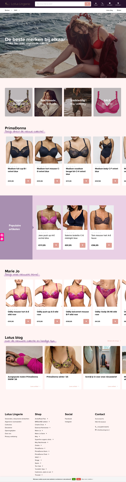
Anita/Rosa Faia (40, 419)
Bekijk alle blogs (113, 341)
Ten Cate (38, 466)
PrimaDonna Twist (41, 454)
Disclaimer (8, 428)
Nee (78, 479)
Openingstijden (10, 431)
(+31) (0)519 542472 (103, 427)
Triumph (38, 475)
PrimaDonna (39, 448)
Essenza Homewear (41, 428)
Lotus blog (109, 10)
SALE (16, 10)
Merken (7, 10)
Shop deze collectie (14, 51)
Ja (74, 479)
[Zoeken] (88, 4)
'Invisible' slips (40, 469)
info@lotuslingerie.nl (103, 430)
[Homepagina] (18, 4)
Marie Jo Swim (40, 434)
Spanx (37, 463)
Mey (36, 437)
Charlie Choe (39, 425)
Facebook (68, 419)
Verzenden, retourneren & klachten (17, 419)
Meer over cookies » (87, 479)
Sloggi (37, 460)
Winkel (119, 10)
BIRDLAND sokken (41, 422)
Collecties (8, 425)
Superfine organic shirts (43, 439)
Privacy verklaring (11, 437)
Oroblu (37, 445)
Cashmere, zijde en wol (43, 472)
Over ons (8, 434)
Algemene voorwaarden (13, 422)
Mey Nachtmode (40, 442)
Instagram (68, 422)
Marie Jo (38, 431)
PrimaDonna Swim (41, 451)
